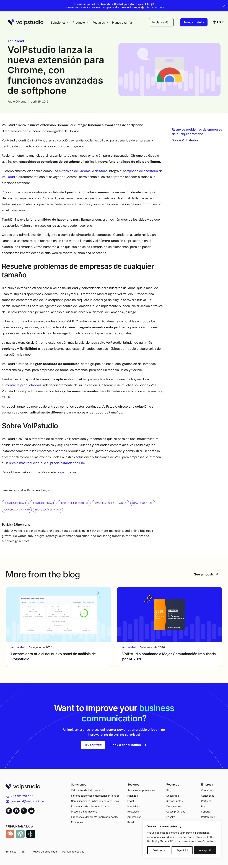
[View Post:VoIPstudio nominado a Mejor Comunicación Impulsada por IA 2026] (169, 614)
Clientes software (15, 503)
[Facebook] (16, 810)
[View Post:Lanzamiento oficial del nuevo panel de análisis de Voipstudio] (58, 614)
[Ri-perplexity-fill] (30, 834)
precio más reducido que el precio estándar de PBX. (47, 463)
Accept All (205, 850)
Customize (158, 850)
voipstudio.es (66, 472)
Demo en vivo (155, 7)
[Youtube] (31, 810)
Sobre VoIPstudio (185, 140)
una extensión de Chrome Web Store (80, 171)
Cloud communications (74, 503)
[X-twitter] (24, 810)
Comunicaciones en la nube (110, 503)
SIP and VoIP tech (142, 503)
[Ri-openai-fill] (20, 834)
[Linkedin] (9, 810)
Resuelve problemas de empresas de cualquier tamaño (197, 131)
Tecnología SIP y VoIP (17, 509)
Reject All (182, 850)
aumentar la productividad (21, 385)
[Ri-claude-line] (10, 834)
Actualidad (15, 41)
